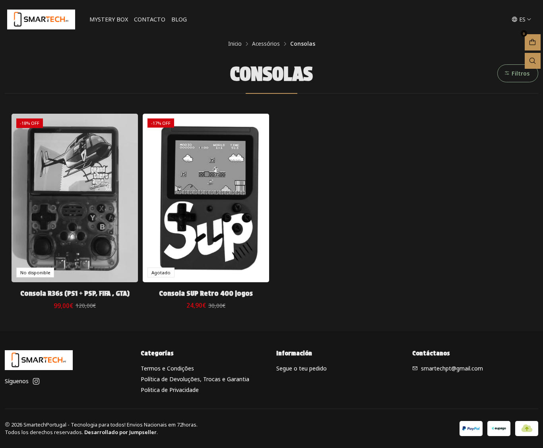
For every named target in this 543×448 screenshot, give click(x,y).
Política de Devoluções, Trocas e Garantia (195, 379)
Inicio (235, 44)
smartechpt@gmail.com (452, 368)
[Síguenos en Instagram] (36, 381)
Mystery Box (108, 19)
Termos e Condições (167, 368)
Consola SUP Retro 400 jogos (206, 293)
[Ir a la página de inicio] (41, 19)
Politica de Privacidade (170, 390)
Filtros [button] (520, 73)
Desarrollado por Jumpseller (120, 432)
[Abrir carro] (533, 42)
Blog (179, 19)
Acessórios (266, 44)
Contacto (149, 19)
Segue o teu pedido (301, 368)
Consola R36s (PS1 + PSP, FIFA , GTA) (75, 293)
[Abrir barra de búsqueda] (533, 61)
